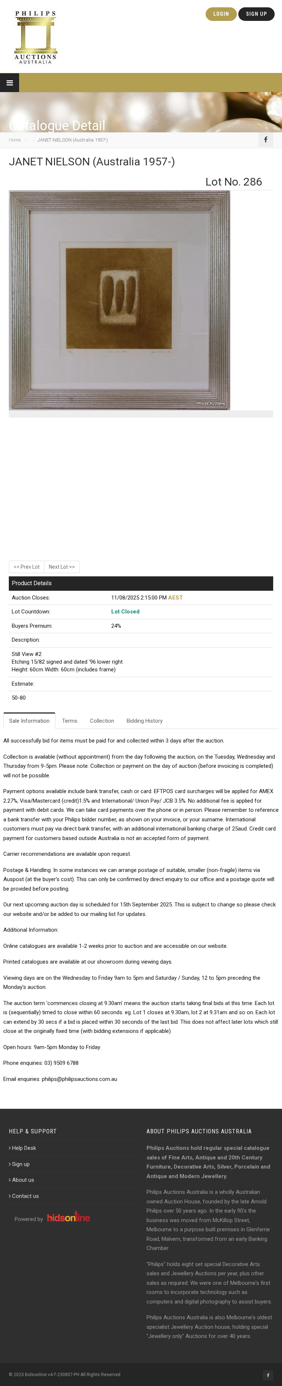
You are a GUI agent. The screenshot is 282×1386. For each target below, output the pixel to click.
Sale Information (29, 721)
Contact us (25, 1196)
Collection (102, 721)
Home (15, 140)
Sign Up (256, 14)
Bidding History (145, 721)
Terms (69, 721)
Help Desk (24, 1148)
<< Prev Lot (27, 567)
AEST (175, 597)
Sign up (21, 1164)
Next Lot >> (62, 567)
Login (221, 14)
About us (23, 1180)
